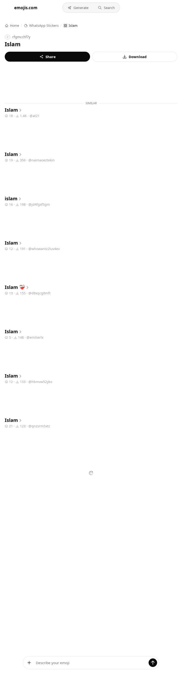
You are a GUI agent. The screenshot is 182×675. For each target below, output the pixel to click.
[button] (78, 7)
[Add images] (29, 662)
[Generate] (153, 662)
